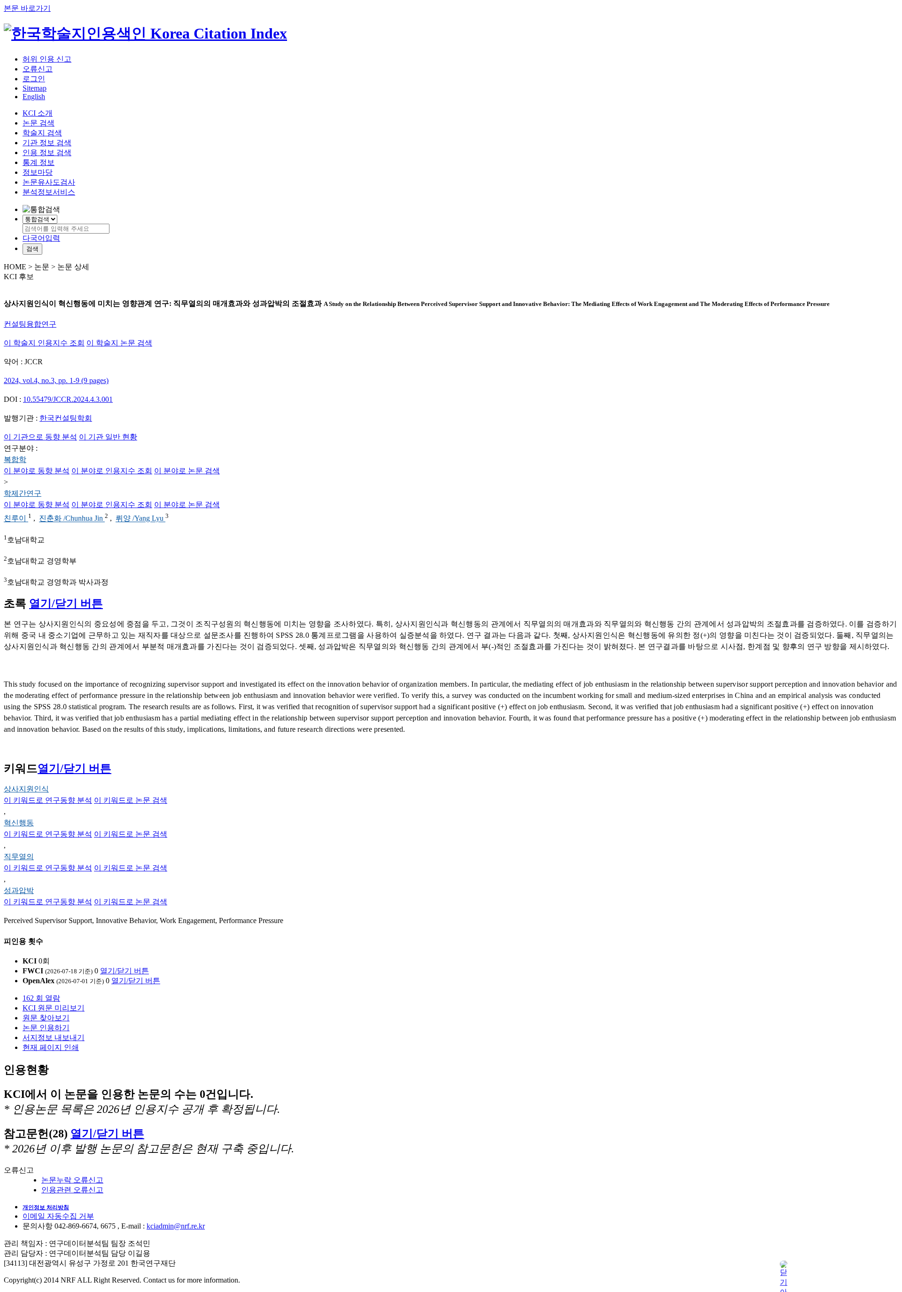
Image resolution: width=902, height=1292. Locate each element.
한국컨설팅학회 (65, 418)
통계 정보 (38, 162)
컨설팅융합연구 (30, 324)
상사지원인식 (26, 789)
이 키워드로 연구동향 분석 (48, 800)
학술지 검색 (42, 133)
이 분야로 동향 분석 (37, 471)
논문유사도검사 (49, 182)
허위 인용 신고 (47, 59)
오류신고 (38, 69)
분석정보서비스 (49, 192)
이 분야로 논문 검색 (187, 471)
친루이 (16, 519)
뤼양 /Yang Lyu (140, 519)
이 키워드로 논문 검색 (130, 800)
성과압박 (19, 890)
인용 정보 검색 (47, 153)
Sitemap (35, 88)
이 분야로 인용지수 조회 (111, 471)
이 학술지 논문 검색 (119, 343)
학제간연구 (22, 493)
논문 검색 (38, 123)
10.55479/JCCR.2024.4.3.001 (68, 399)
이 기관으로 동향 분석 (40, 437)
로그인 (34, 79)
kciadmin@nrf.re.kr (176, 1226)
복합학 (15, 459)
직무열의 (19, 857)
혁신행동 (19, 823)
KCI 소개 (38, 113)
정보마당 (38, 172)
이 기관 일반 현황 (108, 437)
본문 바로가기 (27, 8)
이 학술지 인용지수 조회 (44, 343)
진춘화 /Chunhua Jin (72, 519)
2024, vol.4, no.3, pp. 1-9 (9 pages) (56, 380)
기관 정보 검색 (47, 143)
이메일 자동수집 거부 (58, 1216)
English (34, 97)
